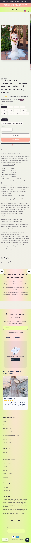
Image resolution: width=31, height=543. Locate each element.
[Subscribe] (26, 328)
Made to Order (7, 474)
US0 (4, 107)
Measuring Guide (8, 432)
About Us (6, 487)
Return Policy (7, 428)
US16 (4, 114)
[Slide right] (19, 75)
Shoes (5, 466)
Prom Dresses (7, 463)
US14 (23, 110)
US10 (10, 110)
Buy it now (15, 140)
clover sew (13, 539)
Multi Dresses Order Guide (11, 435)
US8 (4, 110)
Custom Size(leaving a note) (18, 114)
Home (5, 452)
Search (5, 421)
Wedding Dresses (8, 456)
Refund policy (7, 442)
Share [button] (4, 253)
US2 (10, 107)
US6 (23, 107)
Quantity (3, 126)
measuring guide (9, 165)
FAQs (4, 425)
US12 (17, 110)
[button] (2, 9)
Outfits (5, 470)
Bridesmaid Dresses (9, 459)
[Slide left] (12, 75)
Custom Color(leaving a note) (12, 123)
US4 (16, 107)
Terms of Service (8, 439)
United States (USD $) (15, 531)
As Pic (4, 120)
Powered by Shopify (19, 539)
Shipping (3, 101)
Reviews (5, 477)
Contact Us (6, 490)
